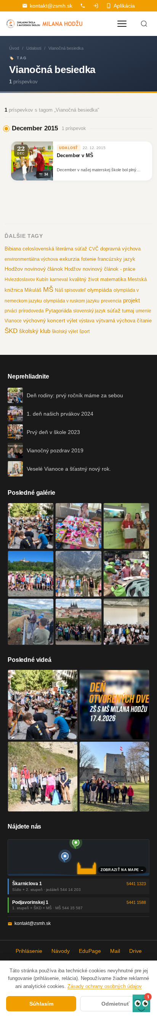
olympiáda (99, 290)
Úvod (14, 48)
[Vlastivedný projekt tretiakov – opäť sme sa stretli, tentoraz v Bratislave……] (126, 574)
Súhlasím (41, 1004)
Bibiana (13, 249)
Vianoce (13, 320)
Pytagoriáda (58, 311)
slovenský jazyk (89, 311)
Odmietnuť (115, 1004)
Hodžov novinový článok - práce (99, 269)
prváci (11, 311)
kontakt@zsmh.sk (51, 5)
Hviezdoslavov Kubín (26, 279)
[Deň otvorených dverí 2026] (114, 705)
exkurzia (69, 259)
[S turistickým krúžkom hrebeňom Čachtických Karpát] (43, 776)
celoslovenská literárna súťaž (54, 249)
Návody (60, 951)
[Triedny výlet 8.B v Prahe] (78, 621)
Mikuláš (33, 290)
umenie (143, 311)
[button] (141, 1003)
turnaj (128, 311)
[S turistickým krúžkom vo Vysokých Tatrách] (78, 574)
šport (84, 331)
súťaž (113, 310)
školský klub (34, 331)
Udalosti (33, 48)
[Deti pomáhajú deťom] (126, 526)
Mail (115, 951)
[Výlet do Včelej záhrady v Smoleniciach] (31, 574)
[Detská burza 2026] (78, 526)
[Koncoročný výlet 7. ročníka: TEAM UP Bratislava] (126, 621)
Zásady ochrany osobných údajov (104, 986)
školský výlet (65, 331)
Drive (135, 951)
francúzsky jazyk (116, 259)
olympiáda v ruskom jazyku (71, 301)
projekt (131, 300)
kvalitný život (84, 279)
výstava (87, 320)
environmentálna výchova (31, 259)
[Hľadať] (144, 24)
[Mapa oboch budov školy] (78, 857)
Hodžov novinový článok (34, 269)
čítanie (144, 320)
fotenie (88, 259)
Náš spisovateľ (70, 290)
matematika (113, 279)
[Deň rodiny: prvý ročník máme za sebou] (31, 526)
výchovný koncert (44, 320)
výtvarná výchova (115, 320)
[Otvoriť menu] (122, 23)
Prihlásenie (29, 951)
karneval (59, 279)
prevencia (111, 301)
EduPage (90, 951)
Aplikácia (124, 5)
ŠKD (11, 331)
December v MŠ (75, 155)
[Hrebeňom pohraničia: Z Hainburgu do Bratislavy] (114, 776)
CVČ (94, 249)
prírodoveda (31, 311)
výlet (72, 320)
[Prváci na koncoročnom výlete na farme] (31, 621)
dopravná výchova (120, 249)
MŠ (48, 289)
